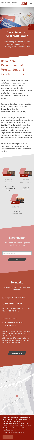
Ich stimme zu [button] (8, 437)
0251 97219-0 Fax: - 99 (13, 303)
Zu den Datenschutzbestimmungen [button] (13, 432)
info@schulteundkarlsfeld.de (15, 298)
